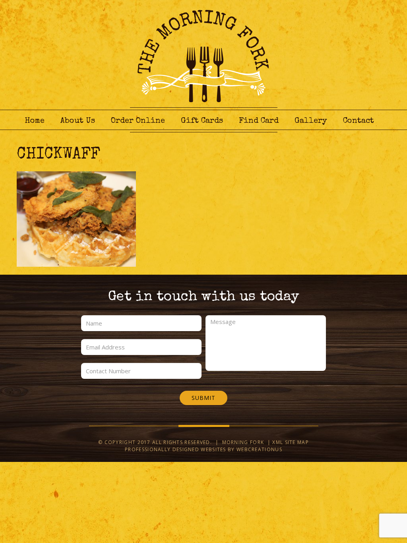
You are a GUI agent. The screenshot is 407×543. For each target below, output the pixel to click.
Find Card (259, 121)
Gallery (311, 121)
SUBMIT (203, 397)
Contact (358, 121)
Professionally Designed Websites (175, 449)
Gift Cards (202, 121)
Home (35, 121)
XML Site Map (290, 442)
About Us (77, 121)
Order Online (138, 121)
